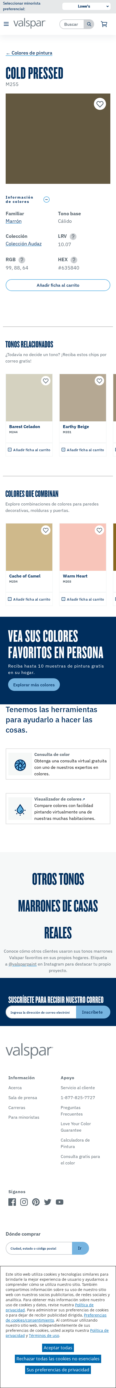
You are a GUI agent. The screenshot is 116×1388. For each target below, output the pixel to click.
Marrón (14, 221)
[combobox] (71, 24)
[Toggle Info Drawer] (76, 200)
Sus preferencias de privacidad (58, 1370)
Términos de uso (44, 1335)
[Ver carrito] (104, 24)
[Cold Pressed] (99, 104)
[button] (6, 24)
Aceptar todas (58, 1348)
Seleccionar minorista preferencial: (21, 6)
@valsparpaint (23, 964)
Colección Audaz (24, 244)
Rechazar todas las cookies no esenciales (58, 1359)
